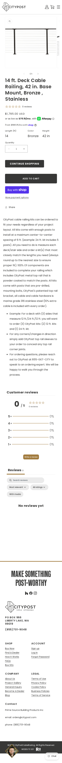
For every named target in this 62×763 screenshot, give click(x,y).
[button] (58, 6)
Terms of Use (38, 678)
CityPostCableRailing (24, 745)
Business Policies (40, 691)
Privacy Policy (38, 682)
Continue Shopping (24, 163)
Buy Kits (9, 665)
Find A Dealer (12, 652)
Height (45, 130)
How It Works (12, 656)
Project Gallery (13, 682)
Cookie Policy (38, 687)
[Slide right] (37, 73)
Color (31, 130)
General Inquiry (13, 687)
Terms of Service (40, 695)
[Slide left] (24, 73)
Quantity (9, 142)
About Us (10, 678)
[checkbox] (15, 494)
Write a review (31, 457)
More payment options (17, 197)
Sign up (35, 648)
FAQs (8, 660)
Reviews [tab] (16, 470)
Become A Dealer (14, 691)
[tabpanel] (31, 509)
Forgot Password (40, 656)
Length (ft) (10, 130)
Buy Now (9, 648)
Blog (7, 695)
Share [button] (12, 207)
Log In (34, 652)
